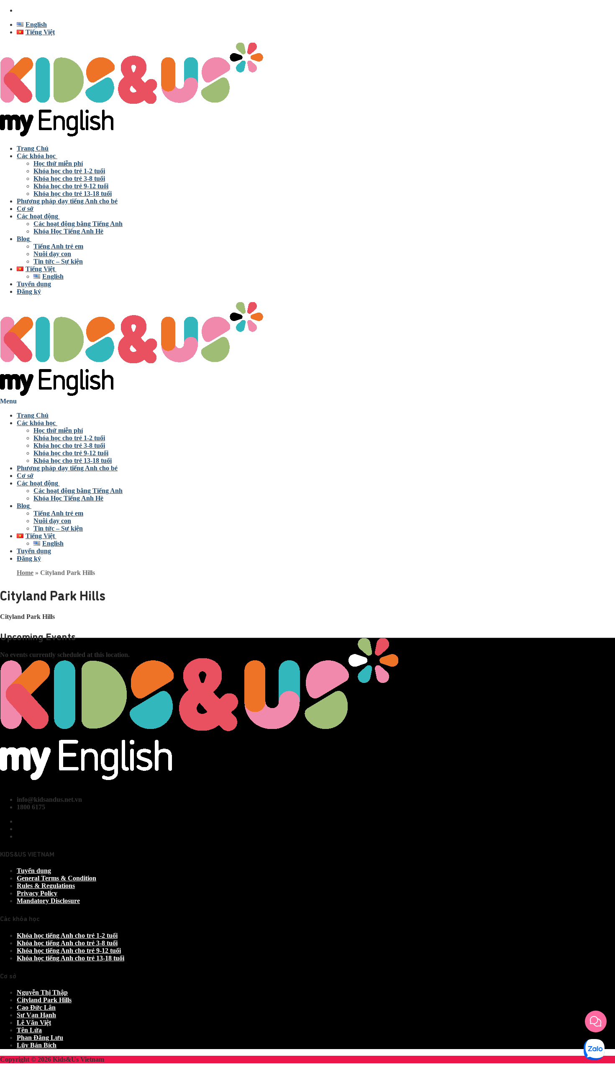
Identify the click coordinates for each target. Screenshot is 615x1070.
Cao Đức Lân (36, 1007)
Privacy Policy (37, 893)
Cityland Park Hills (44, 999)
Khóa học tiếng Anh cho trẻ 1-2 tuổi (67, 935)
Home (25, 572)
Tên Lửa (29, 1030)
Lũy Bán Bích (36, 1045)
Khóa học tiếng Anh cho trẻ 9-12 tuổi (69, 950)
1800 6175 (31, 10)
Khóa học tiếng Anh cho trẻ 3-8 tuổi (67, 943)
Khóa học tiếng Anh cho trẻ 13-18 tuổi (70, 958)
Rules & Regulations (46, 885)
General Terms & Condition (56, 878)
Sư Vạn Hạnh (36, 1015)
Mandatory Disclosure (48, 900)
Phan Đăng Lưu (40, 1037)
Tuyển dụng (34, 870)
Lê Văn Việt (34, 1022)
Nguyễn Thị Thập (42, 992)
